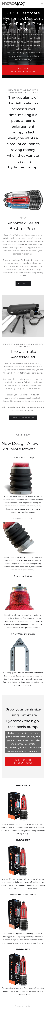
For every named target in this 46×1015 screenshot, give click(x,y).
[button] (42, 4)
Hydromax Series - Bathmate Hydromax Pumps (23, 496)
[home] (21, 4)
